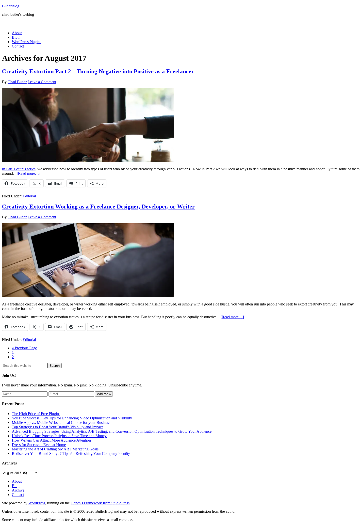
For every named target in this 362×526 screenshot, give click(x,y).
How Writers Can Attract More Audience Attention (51, 440)
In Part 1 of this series (18, 169)
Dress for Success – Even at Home (39, 445)
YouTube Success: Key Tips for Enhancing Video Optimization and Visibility (72, 418)
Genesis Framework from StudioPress (100, 503)
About (17, 481)
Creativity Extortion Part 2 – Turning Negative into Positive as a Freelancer (98, 71)
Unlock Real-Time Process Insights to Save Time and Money (59, 436)
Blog (15, 486)
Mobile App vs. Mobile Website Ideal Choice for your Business (61, 422)
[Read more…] (28, 173)
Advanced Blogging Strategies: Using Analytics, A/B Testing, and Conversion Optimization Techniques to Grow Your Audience (112, 431)
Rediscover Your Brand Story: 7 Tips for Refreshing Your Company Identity (71, 453)
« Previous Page (24, 348)
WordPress (36, 503)
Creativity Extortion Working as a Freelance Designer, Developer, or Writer (98, 206)
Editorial (29, 196)
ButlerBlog (10, 6)
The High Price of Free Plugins (36, 414)
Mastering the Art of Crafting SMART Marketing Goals (55, 449)
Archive (18, 490)
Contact (18, 495)
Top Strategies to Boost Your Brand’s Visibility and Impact (57, 427)
